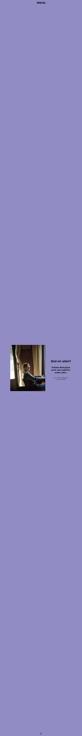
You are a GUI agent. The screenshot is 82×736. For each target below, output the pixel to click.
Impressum (38, 733)
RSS (48, 733)
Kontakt (17, 733)
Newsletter (44, 733)
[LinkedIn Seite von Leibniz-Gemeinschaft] (59, 733)
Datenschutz (31, 733)
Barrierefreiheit (23, 733)
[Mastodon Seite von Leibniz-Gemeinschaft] (66, 733)
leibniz (41, 2)
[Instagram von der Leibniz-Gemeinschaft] (56, 733)
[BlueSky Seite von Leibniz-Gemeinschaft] (63, 733)
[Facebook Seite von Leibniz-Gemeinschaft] (52, 733)
